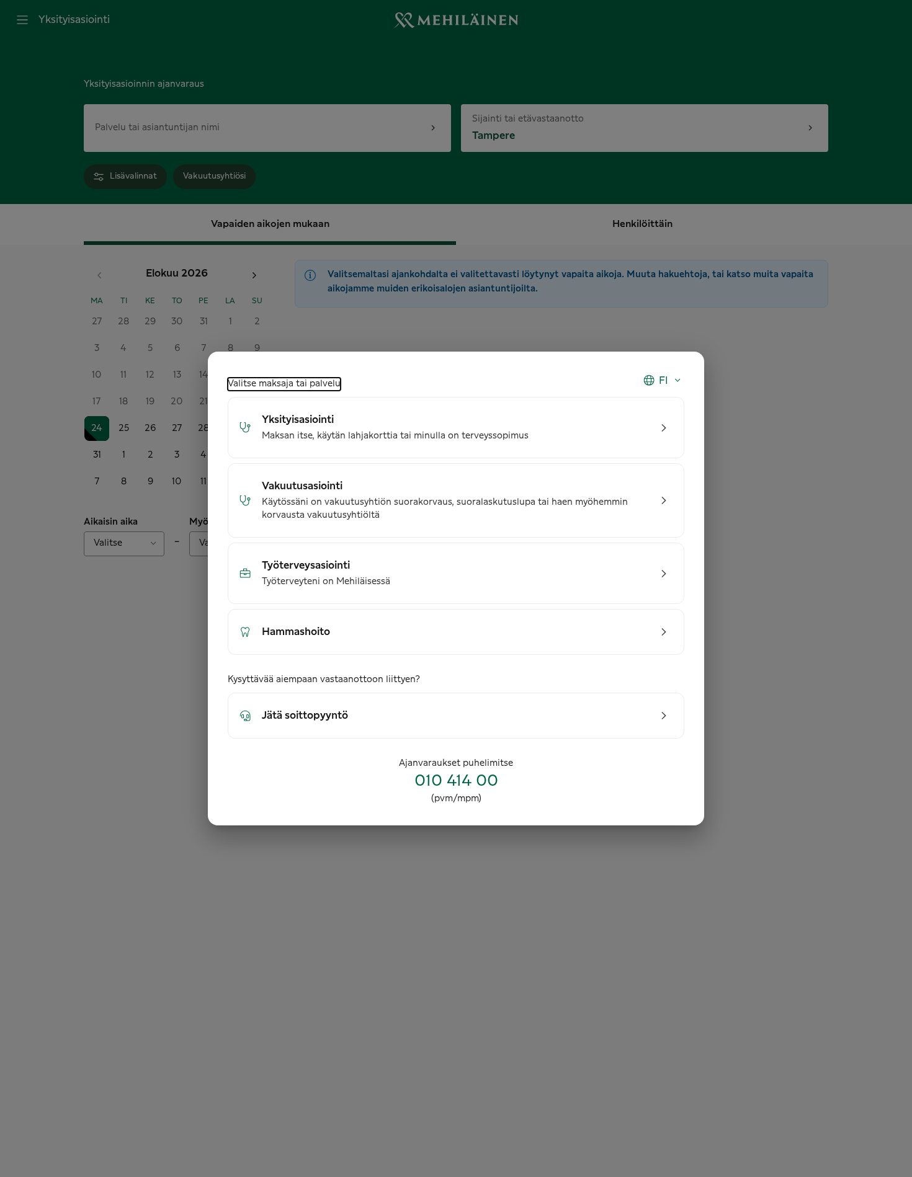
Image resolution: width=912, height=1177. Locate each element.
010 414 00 (456, 781)
